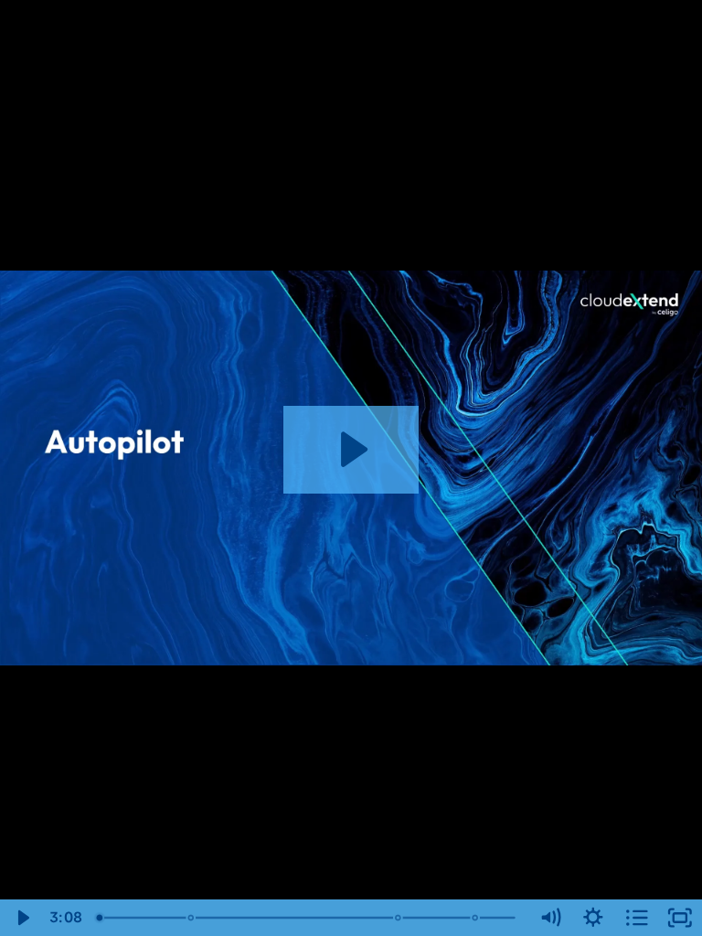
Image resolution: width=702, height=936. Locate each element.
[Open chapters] (637, 917)
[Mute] (550, 917)
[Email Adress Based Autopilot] (191, 917)
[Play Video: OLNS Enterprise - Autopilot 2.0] (351, 449)
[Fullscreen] (680, 917)
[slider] (308, 917)
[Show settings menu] (593, 917)
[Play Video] (22, 917)
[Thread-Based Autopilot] (400, 917)
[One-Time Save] (477, 917)
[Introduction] (99, 917)
